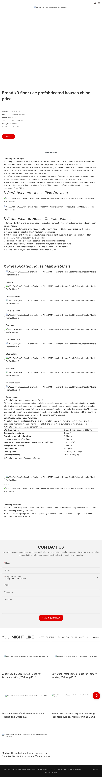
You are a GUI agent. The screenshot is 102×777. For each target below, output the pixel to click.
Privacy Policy (51, 772)
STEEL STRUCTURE (47, 637)
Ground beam (12, 397)
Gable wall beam (13, 311)
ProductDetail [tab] (51, 152)
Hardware (10, 282)
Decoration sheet (13, 296)
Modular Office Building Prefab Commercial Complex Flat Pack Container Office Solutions (26, 755)
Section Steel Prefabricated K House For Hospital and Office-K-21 (23, 715)
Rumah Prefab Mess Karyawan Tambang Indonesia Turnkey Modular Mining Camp (73, 715)
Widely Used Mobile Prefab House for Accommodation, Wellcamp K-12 (21, 676)
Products (95, 637)
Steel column (12, 354)
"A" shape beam (13, 382)
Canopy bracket (13, 339)
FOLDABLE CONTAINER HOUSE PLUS (73, 637)
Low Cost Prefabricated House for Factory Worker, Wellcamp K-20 (74, 676)
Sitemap (94, 769)
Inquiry (8, 136)
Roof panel (10, 325)
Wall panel (10, 368)
